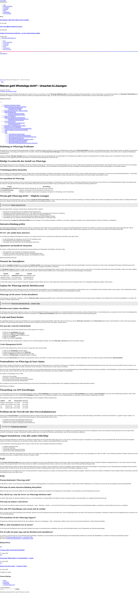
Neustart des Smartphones (10, 116)
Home (4, 580)
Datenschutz (6, 583)
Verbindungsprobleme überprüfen (15, 107)
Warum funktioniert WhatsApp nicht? (17, 134)
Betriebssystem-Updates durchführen (16, 120)
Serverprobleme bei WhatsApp (14, 109)
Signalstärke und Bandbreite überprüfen (16, 114)
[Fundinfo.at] (9, 38)
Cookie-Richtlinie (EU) (9, 585)
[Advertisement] (69, 67)
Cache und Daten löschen (9, 121)
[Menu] (0, 38)
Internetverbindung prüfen (10, 112)
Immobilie (5, 9)
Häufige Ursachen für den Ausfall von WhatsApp (15, 106)
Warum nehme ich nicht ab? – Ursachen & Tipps (20, 537)
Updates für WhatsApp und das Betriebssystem (14, 117)
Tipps (2, 81)
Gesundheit (6, 7)
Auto (4, 5)
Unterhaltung (6, 12)
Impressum (6, 582)
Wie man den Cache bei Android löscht (16, 122)
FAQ (6, 132)
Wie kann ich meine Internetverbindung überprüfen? (20, 135)
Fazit (6, 131)
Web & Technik (7, 13)
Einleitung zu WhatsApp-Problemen (12, 105)
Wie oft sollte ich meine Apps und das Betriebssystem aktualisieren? (23, 142)
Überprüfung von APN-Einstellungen (12, 126)
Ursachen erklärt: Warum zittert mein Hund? (12, 550)
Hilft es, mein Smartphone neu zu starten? (17, 141)
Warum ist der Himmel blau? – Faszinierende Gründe (19, 538)
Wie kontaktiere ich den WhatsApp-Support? (18, 140)
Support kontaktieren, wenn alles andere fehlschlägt (16, 129)
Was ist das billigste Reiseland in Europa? (11, 26)
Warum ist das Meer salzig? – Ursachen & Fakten (13, 566)
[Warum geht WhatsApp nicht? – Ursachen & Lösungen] (8, 91)
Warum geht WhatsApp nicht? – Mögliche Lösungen (16, 110)
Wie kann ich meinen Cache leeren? (16, 137)
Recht (4, 10)
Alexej (2, 90)
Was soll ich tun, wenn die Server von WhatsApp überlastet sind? (22, 136)
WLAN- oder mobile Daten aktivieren (16, 113)
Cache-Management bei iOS (14, 124)
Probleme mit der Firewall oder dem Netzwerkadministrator (18, 128)
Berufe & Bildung (7, 6)
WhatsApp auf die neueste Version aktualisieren (18, 118)
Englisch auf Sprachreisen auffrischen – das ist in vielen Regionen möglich (20, 33)
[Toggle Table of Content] (1, 102)
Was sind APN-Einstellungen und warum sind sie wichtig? (21, 139)
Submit (17, 589)
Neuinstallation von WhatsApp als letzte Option (14, 125)
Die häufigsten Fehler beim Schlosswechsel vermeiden (14, 20)
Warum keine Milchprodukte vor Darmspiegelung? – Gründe (16, 558)
